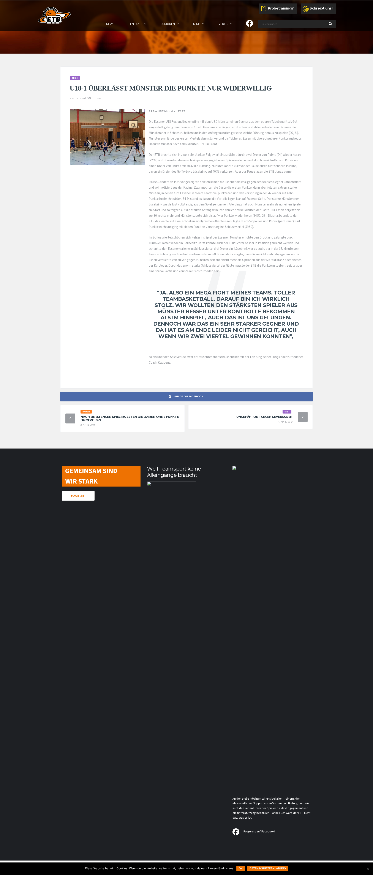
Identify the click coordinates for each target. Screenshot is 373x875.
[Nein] (367, 869)
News (110, 23)
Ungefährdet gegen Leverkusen (264, 417)
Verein (223, 23)
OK (241, 868)
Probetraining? (280, 8)
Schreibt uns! (321, 8)
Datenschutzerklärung (268, 868)
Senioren (135, 23)
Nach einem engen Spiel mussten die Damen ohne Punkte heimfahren (130, 418)
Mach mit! (78, 495)
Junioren (168, 23)
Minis (196, 23)
